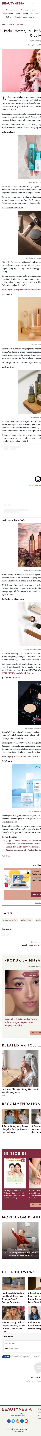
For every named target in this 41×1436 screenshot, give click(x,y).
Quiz (33, 10)
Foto (18, 13)
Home (4, 24)
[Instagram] (17, 1421)
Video (25, 13)
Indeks (8, 17)
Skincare (20, 24)
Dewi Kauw (19, 421)
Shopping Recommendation (24, 17)
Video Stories (8, 13)
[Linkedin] (22, 1421)
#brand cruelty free (10, 920)
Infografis (34, 13)
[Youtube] (26, 1421)
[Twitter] (13, 1421)
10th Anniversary (12, 10)
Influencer (24, 10)
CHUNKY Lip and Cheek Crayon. (18, 673)
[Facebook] (9, 1421)
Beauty (11, 24)
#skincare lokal (26, 920)
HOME (31, 3)
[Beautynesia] (13, 3)
